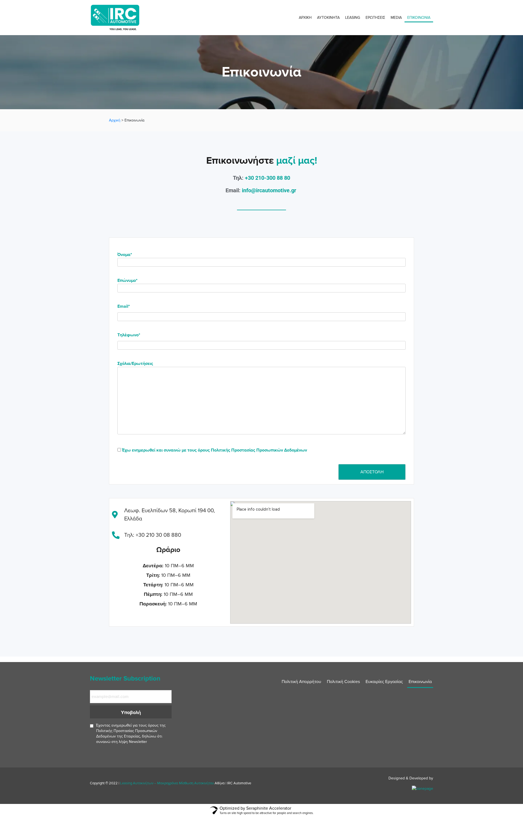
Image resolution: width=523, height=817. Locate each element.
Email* (123, 306)
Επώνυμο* (127, 280)
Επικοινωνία (420, 681)
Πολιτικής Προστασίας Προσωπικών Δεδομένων (259, 450)
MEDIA (396, 17)
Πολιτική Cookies (343, 681)
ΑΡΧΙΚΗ (305, 17)
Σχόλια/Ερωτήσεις (135, 363)
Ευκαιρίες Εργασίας (384, 681)
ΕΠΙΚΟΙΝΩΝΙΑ (418, 17)
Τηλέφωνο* (128, 335)
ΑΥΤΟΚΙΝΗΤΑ (328, 17)
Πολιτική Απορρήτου (301, 681)
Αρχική (114, 120)
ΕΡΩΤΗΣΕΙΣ (375, 17)
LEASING (352, 17)
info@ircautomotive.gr (269, 190)
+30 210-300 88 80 (267, 178)
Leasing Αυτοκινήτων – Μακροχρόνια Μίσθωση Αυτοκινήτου (167, 783)
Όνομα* (124, 254)
